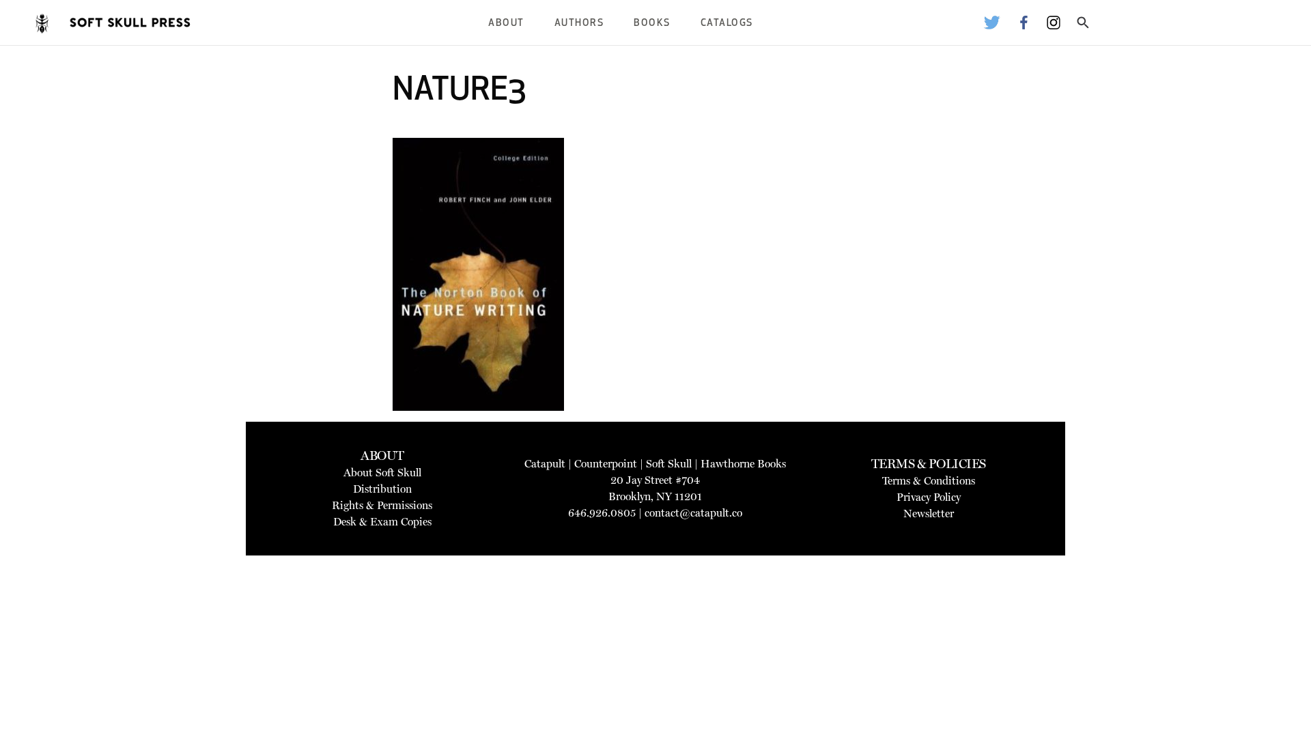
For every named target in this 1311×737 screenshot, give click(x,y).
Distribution (382, 488)
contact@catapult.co (693, 512)
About (506, 23)
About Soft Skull (382, 472)
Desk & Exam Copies (382, 521)
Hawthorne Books (743, 463)
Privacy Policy (929, 497)
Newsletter (928, 513)
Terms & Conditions (928, 480)
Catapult (544, 463)
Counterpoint (605, 463)
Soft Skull (669, 463)
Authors (579, 23)
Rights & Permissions (382, 505)
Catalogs (727, 23)
